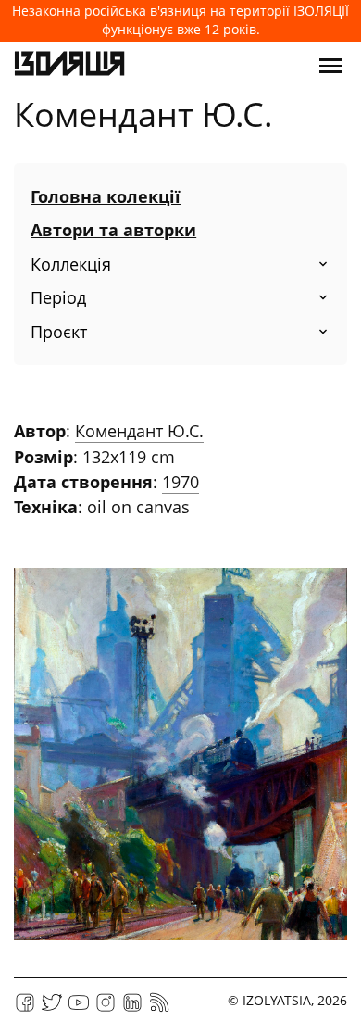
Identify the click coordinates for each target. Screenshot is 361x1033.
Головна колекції (105, 196)
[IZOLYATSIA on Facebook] (25, 1008)
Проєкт (59, 331)
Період (58, 297)
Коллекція (71, 264)
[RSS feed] (159, 1008)
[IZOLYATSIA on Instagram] (105, 1008)
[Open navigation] (331, 66)
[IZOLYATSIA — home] (69, 66)
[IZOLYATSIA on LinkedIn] (132, 1008)
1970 (180, 482)
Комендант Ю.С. (139, 431)
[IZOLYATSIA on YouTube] (79, 1008)
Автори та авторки (113, 230)
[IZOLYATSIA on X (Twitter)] (52, 1008)
